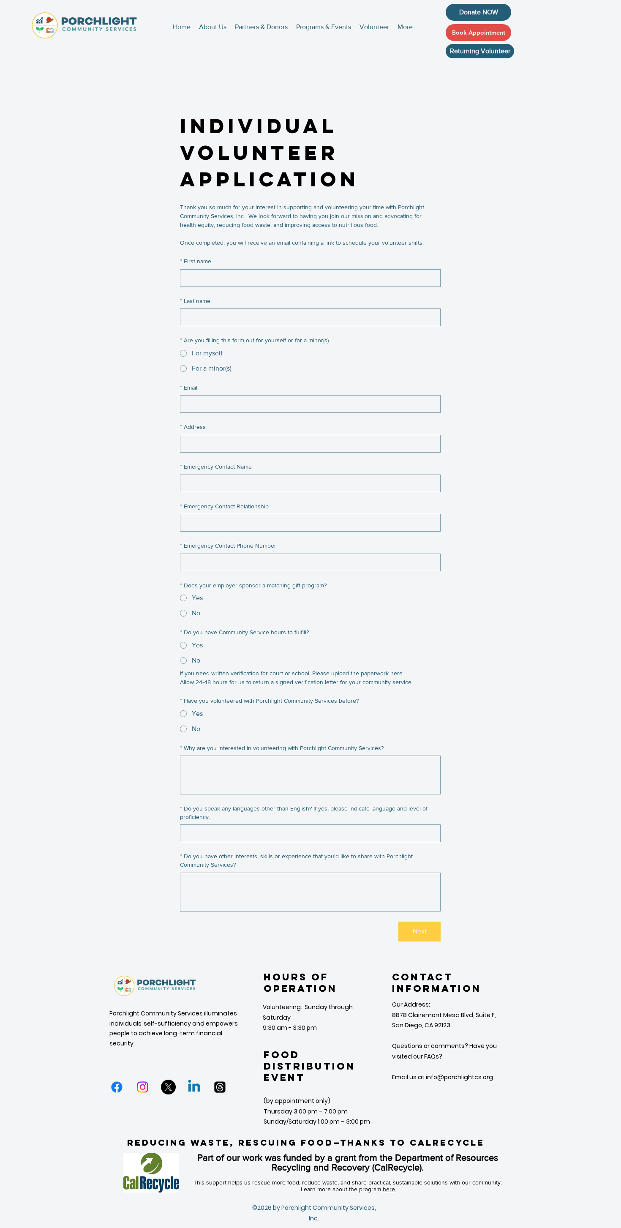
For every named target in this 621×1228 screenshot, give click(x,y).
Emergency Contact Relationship (224, 506)
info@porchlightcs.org (459, 1077)
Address (193, 426)
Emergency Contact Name (216, 466)
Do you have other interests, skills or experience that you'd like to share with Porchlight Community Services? (296, 860)
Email (188, 387)
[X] (168, 1087)
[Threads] (219, 1087)
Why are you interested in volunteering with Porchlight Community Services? (282, 748)
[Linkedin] (194, 1087)
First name (195, 261)
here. (389, 1189)
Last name (195, 300)
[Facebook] (116, 1087)
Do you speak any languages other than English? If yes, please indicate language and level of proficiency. (304, 812)
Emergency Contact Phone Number (228, 545)
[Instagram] (142, 1087)
